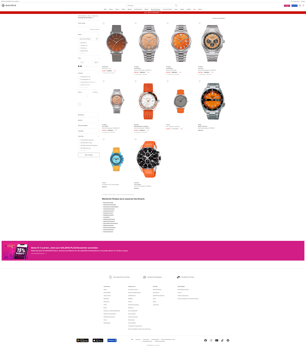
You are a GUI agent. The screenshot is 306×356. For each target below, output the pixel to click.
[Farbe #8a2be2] (87, 100)
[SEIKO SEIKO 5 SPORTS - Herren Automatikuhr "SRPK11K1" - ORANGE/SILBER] (213, 101)
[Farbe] (87, 104)
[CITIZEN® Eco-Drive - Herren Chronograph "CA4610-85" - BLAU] (213, 43)
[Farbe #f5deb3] (90, 96)
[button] (10, 1)
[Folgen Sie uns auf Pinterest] (227, 340)
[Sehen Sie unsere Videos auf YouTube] (216, 340)
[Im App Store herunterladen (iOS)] (98, 340)
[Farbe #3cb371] (98, 96)
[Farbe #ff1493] (94, 100)
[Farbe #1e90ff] (83, 100)
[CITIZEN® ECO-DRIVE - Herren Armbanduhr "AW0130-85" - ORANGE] (117, 101)
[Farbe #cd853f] (94, 96)
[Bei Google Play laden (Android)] (82, 340)
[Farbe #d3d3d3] (83, 96)
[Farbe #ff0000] (98, 100)
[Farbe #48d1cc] (79, 100)
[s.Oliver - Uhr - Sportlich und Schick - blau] (181, 101)
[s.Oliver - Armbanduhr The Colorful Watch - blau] (117, 159)
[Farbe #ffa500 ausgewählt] (79, 104)
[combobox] (219, 18)
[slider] (78, 66)
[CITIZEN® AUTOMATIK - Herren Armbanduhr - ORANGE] (181, 43)
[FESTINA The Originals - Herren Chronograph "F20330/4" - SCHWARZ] (149, 159)
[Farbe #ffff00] (83, 104)
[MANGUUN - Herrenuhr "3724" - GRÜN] (117, 43)
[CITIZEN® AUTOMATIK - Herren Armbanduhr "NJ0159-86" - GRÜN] (149, 43)
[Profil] (300, 6)
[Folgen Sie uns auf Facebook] (205, 340)
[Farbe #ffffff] (87, 96)
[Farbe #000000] (79, 96)
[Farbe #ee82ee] (90, 100)
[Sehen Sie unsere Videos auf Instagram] (211, 340)
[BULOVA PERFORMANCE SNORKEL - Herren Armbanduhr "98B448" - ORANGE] (149, 101)
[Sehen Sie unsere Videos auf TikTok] (222, 340)
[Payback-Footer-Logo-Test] (112, 340)
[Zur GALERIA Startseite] (9, 5)
